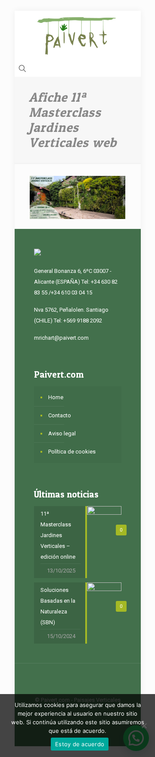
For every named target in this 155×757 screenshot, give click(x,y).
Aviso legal (62, 433)
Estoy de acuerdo (79, 744)
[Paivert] (77, 35)
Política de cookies (72, 451)
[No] (144, 725)
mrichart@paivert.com (61, 338)
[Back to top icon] (77, 681)
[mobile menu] (129, 28)
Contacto (59, 415)
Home (55, 397)
